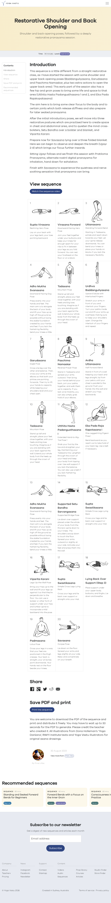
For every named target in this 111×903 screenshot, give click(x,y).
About (5, 870)
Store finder (100, 873)
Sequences (63, 877)
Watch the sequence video (46, 191)
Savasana (57, 140)
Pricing (5, 877)
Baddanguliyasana (77, 79)
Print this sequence (42, 710)
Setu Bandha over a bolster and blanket (67, 130)
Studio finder (100, 870)
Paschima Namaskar (49, 83)
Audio (60, 873)
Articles (79, 877)
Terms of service (86, 890)
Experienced (64, 54)
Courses (80, 873)
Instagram (25, 870)
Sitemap (43, 873)
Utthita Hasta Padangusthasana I (69, 430)
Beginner (7, 803)
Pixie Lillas (69, 756)
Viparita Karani (40, 134)
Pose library (81, 870)
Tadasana (64, 286)
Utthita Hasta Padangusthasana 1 (59, 94)
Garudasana (99, 79)
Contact (43, 870)
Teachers (6, 873)
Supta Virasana (40, 224)
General (51, 803)
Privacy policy (102, 890)
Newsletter (25, 877)
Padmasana (37, 641)
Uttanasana (93, 224)
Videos (61, 870)
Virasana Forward (69, 224)
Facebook (25, 873)
